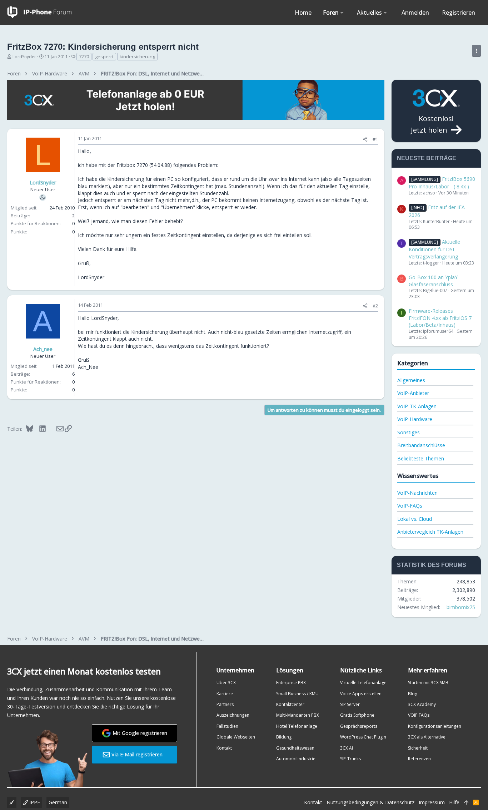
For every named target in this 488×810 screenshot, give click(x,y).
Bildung (284, 737)
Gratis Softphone (357, 715)
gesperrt (104, 56)
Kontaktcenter (290, 704)
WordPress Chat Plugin (363, 737)
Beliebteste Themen (420, 458)
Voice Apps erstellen (361, 694)
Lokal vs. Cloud (414, 518)
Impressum (432, 802)
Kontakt (224, 748)
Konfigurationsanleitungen (434, 726)
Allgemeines (411, 380)
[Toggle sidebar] (476, 51)
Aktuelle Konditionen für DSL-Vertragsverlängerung (434, 249)
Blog (412, 694)
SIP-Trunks (350, 759)
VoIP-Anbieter (413, 393)
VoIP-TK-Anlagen (417, 406)
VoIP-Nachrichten (417, 492)
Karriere (224, 694)
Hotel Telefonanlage (296, 726)
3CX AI (346, 748)
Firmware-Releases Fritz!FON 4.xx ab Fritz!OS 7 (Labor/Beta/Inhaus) (440, 317)
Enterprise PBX (291, 683)
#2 (375, 305)
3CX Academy (422, 704)
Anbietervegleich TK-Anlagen (430, 531)
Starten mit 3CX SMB (428, 683)
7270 (84, 56)
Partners (225, 704)
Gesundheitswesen (295, 748)
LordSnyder (24, 57)
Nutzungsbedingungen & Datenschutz (370, 802)
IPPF (34, 802)
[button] (342, 12)
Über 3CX (226, 683)
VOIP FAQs (418, 715)
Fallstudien (227, 726)
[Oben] (466, 802)
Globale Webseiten (235, 737)
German (58, 802)
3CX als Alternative (426, 737)
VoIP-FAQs (409, 505)
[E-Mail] (55, 429)
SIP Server (350, 704)
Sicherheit (418, 748)
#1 (375, 139)
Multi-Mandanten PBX (297, 715)
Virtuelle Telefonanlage (363, 683)
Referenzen (419, 759)
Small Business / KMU (297, 694)
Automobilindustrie (295, 759)
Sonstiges (408, 432)
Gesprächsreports (358, 726)
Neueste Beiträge (426, 158)
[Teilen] (365, 139)
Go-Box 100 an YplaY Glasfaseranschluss (433, 281)
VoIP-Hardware (414, 419)
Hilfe (454, 802)
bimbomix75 (461, 607)
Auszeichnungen (232, 715)
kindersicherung (137, 56)
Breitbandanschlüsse (421, 445)
